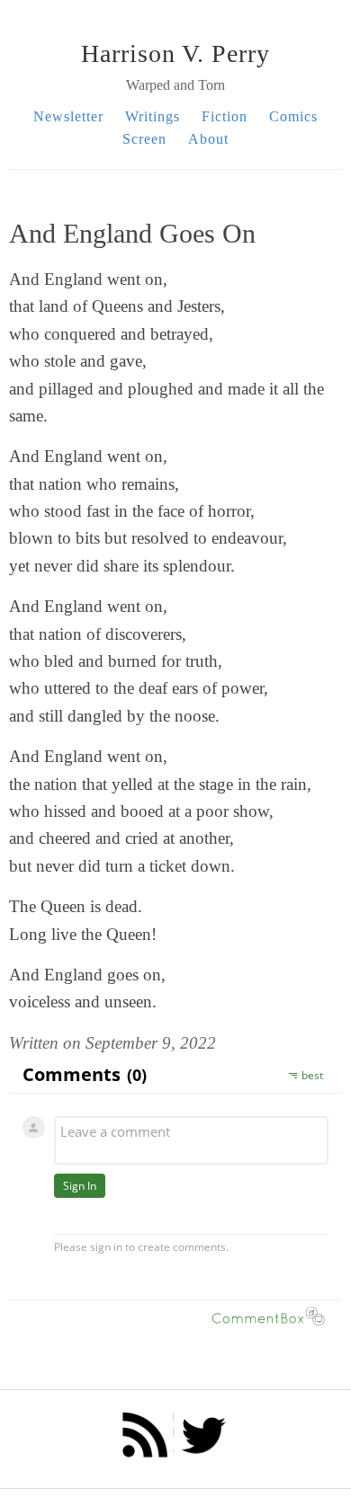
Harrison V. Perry (175, 53)
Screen (144, 138)
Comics (293, 116)
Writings (152, 116)
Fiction (225, 116)
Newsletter (68, 116)
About (208, 138)
